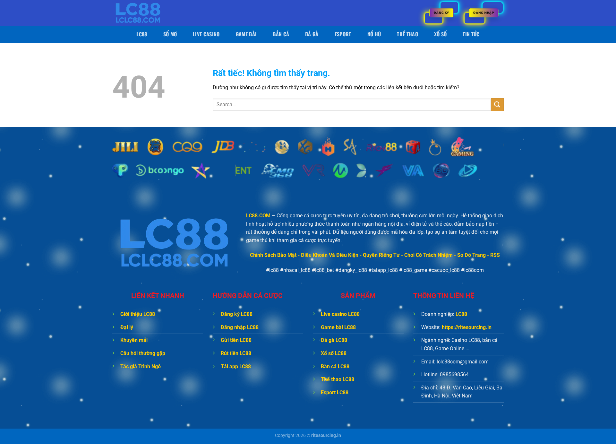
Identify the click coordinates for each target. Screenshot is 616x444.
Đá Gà (312, 34)
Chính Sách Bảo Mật (273, 255)
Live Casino (206, 34)
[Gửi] (497, 104)
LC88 (141, 34)
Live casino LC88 (340, 314)
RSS (495, 255)
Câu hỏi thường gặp (142, 353)
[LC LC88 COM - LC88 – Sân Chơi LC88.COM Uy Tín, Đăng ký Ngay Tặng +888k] (144, 13)
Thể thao (407, 34)
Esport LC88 (334, 392)
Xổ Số (440, 34)
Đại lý (126, 327)
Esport (343, 34)
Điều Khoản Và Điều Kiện (329, 255)
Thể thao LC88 (337, 379)
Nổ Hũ (374, 34)
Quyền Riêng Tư (381, 255)
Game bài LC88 (338, 327)
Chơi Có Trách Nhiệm (428, 255)
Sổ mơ (170, 34)
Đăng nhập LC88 (240, 327)
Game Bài (246, 34)
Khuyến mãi (134, 340)
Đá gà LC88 (334, 340)
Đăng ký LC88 (236, 314)
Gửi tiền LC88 (236, 340)
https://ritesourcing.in (467, 327)
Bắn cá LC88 (335, 366)
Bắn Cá (281, 34)
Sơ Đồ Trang (471, 255)
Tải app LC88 (236, 366)
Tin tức (471, 34)
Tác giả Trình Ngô (140, 366)
